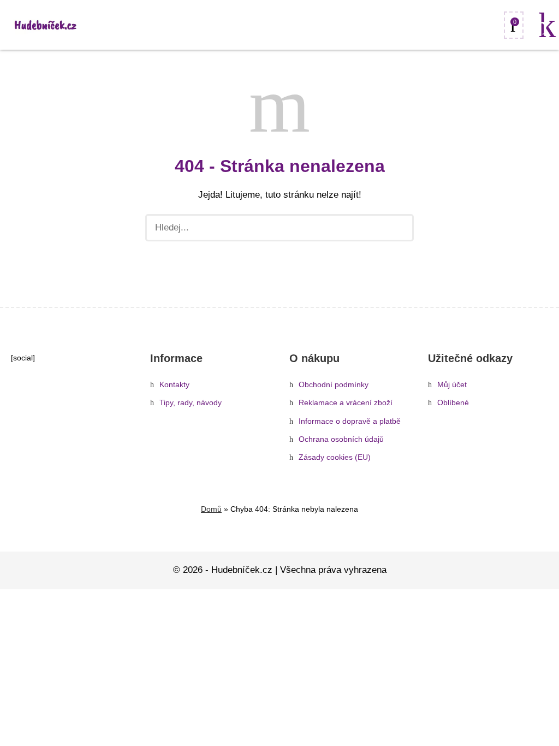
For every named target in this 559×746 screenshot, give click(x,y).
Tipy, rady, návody (190, 403)
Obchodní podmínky (333, 385)
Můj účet (452, 385)
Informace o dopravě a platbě (350, 421)
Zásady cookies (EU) (335, 457)
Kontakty (174, 385)
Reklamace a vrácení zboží (346, 403)
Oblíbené (453, 403)
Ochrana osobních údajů (341, 439)
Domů (211, 509)
